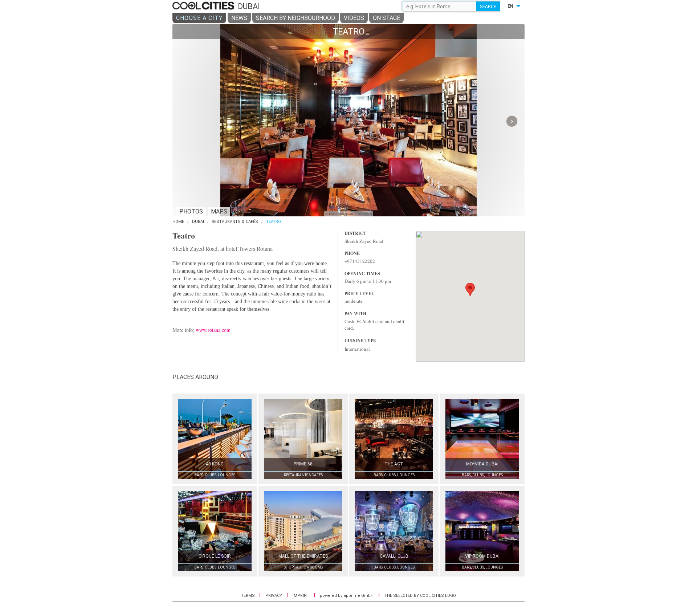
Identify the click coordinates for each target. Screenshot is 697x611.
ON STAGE (386, 18)
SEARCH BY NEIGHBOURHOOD (295, 18)
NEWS (239, 18)
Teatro (273, 222)
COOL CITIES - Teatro (204, 6)
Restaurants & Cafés (235, 222)
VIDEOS (354, 18)
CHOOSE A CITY (199, 18)
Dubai (198, 222)
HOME (178, 222)
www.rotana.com (213, 329)
